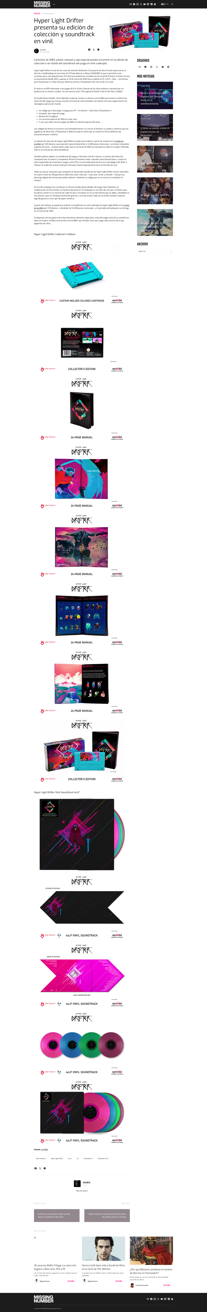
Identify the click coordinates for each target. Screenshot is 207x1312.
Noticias (37, 14)
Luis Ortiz (43, 50)
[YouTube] (144, 4)
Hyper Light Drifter (57, 1159)
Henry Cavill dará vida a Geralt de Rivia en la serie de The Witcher (103, 1267)
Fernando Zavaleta (142, 1285)
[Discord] (151, 4)
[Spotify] (155, 4)
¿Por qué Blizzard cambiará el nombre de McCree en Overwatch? (151, 1271)
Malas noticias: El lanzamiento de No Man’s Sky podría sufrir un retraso (107, 1215)
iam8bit (44, 1149)
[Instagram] (137, 4)
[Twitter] (141, 4)
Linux (70, 1159)
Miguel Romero (45, 1281)
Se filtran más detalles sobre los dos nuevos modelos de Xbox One (54, 1215)
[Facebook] (134, 4)
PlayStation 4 (88, 1159)
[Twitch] (148, 4)
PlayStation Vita (103, 1159)
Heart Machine (41, 1159)
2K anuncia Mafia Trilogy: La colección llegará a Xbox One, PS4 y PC (55, 1267)
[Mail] (130, 4)
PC (77, 1159)
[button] (165, 4)
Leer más (70, 1281)
